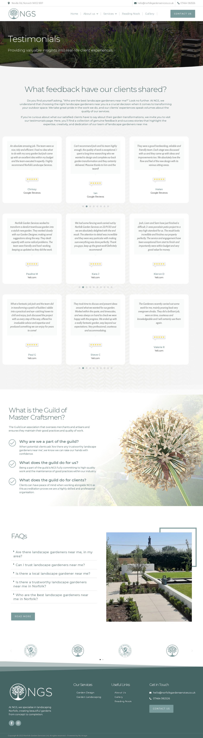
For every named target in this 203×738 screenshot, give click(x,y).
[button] (83, 206)
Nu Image (82, 735)
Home (74, 13)
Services (108, 13)
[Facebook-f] (11, 723)
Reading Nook (131, 13)
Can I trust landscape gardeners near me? (50, 565)
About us (89, 13)
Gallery (149, 13)
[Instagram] (18, 723)
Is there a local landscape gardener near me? (53, 573)
